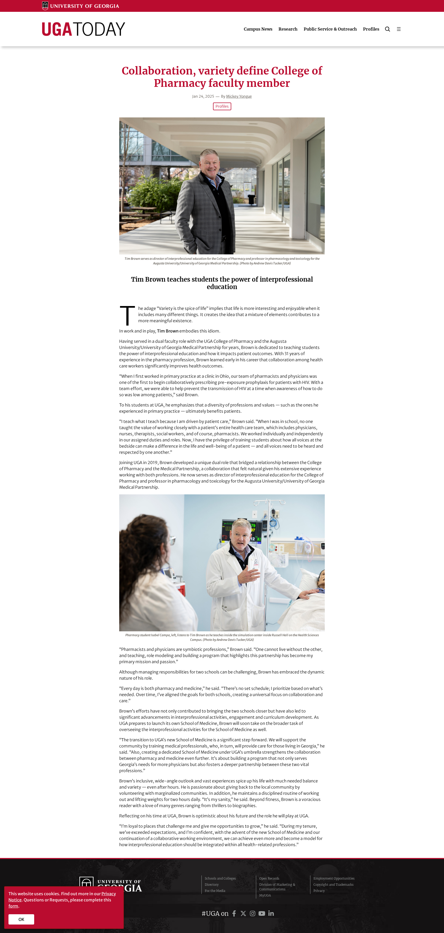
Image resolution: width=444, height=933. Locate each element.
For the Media (215, 891)
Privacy (319, 891)
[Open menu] (399, 29)
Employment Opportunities (334, 878)
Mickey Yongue (239, 96)
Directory (212, 884)
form (13, 906)
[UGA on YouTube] (262, 914)
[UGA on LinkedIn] (271, 914)
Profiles (222, 106)
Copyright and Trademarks (333, 884)
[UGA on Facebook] (234, 914)
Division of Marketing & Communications (277, 887)
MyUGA (265, 895)
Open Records (269, 878)
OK (21, 919)
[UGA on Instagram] (253, 914)
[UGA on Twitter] (244, 914)
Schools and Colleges (220, 878)
